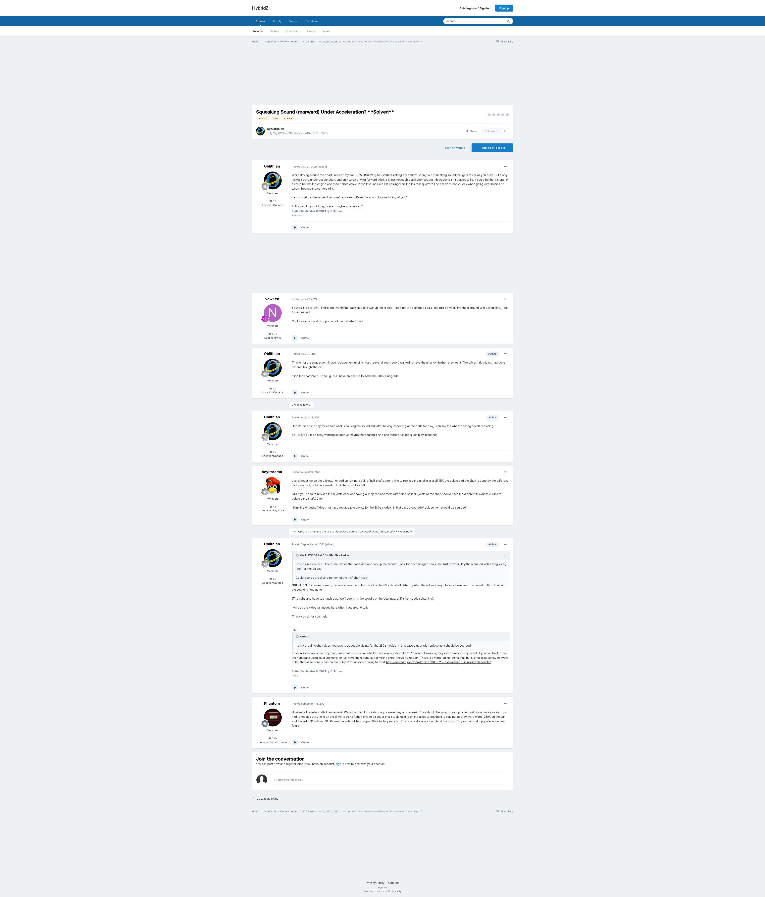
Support (293, 21)
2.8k (274, 738)
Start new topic (455, 147)
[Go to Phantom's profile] (273, 717)
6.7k (274, 333)
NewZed (272, 299)
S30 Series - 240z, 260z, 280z (307, 133)
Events (311, 31)
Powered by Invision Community (382, 891)
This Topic (492, 21)
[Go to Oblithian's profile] (260, 131)
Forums (258, 31)
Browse (260, 21)
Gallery (274, 31)
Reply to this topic (492, 147)
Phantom (272, 703)
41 (274, 506)
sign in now (343, 764)
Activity (277, 21)
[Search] (508, 21)
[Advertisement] (324, 77)
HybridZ (260, 8)
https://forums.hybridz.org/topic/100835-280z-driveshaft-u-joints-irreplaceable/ (438, 662)
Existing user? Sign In (475, 8)
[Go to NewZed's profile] (273, 313)
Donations (312, 21)
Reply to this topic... (290, 779)
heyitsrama (272, 472)
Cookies (393, 882)
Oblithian (277, 128)
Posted (304, 166)
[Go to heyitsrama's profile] (273, 486)
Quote (305, 227)
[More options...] (506, 166)
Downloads (293, 31)
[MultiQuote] (294, 227)
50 (274, 201)
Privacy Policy (375, 882)
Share (472, 131)
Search (326, 31)
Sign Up (504, 8)
